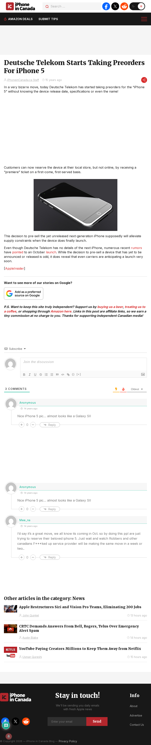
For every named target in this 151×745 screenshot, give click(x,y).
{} (73, 374)
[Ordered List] (46, 374)
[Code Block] (62, 374)
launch (51, 252)
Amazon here (61, 311)
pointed (17, 252)
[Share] (144, 80)
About (133, 706)
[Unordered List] (51, 374)
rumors (136, 248)
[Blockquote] (57, 374)
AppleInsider (14, 268)
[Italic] (29, 374)
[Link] (68, 374)
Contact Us (137, 724)
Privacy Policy (68, 741)
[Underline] (35, 374)
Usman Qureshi (32, 657)
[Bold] (24, 374)
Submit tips (48, 19)
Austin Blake (30, 637)
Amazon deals (20, 19)
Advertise (136, 715)
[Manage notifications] (9, 736)
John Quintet (30, 615)
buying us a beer (110, 307)
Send (97, 721)
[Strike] (40, 374)
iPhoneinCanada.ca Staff (23, 80)
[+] (79, 374)
